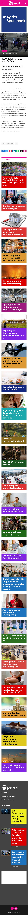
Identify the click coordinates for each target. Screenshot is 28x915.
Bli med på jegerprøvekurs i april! (13, 440)
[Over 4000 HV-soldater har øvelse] (14, 453)
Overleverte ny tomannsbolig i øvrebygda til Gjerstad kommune (18, 857)
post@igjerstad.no (9, 799)
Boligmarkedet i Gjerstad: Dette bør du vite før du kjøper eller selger (13, 181)
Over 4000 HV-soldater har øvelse (14, 463)
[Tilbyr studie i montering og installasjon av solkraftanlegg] (14, 728)
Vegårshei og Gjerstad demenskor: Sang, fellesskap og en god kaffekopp (13, 414)
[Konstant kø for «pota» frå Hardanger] (14, 197)
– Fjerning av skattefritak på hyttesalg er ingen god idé (13, 334)
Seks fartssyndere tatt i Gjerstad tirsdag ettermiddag (18, 816)
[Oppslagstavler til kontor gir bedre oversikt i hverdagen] (14, 296)
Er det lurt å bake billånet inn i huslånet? (13, 510)
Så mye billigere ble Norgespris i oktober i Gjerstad (13, 767)
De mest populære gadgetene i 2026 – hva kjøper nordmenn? (13, 257)
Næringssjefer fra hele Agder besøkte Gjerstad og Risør (13, 664)
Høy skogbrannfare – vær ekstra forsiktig (12, 282)
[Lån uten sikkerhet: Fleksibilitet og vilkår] (14, 547)
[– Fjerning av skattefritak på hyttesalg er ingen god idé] (14, 321)
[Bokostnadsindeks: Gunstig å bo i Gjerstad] (14, 704)
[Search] (26, 3)
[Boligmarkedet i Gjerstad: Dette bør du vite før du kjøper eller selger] (14, 169)
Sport (12, 143)
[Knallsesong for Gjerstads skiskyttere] (14, 476)
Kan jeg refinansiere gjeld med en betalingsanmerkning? (13, 232)
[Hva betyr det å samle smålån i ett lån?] (14, 378)
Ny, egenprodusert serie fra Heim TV (11, 533)
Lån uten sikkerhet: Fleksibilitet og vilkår (12, 557)
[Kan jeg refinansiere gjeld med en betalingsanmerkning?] (14, 220)
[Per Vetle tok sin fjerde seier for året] (14, 45)
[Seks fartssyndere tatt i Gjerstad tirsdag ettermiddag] (5, 811)
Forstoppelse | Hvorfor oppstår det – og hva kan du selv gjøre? (13, 690)
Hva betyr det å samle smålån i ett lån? (13, 388)
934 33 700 (8, 798)
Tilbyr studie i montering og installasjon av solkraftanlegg (9, 740)
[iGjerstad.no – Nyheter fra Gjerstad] (14, 3)
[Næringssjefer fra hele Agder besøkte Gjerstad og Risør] (14, 652)
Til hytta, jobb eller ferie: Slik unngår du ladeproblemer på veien (12, 362)
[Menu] (2, 3)
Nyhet (8, 143)
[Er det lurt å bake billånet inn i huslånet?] (14, 500)
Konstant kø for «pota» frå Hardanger (13, 207)
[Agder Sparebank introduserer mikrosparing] (14, 601)
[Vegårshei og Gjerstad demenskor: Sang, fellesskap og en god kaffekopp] (14, 401)
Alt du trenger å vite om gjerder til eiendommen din (14, 638)
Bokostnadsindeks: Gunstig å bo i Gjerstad (13, 714)
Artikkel (5, 50)
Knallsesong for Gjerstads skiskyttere (12, 487)
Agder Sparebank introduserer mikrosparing (11, 612)
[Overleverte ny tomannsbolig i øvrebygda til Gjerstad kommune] (5, 853)
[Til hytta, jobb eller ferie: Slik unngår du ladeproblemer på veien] (14, 350)
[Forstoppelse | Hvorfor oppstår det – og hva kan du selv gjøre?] (14, 678)
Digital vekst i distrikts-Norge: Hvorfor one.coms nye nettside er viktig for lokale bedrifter (13, 584)
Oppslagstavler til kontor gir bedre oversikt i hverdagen (12, 307)
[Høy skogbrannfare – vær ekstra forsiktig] (14, 272)
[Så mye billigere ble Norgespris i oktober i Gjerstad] (14, 756)
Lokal (3, 143)
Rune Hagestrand (7, 53)
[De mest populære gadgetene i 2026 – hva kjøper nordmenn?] (14, 246)
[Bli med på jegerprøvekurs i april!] (14, 430)
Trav (16, 143)
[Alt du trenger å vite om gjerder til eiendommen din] (14, 627)
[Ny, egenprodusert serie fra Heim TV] (14, 523)
